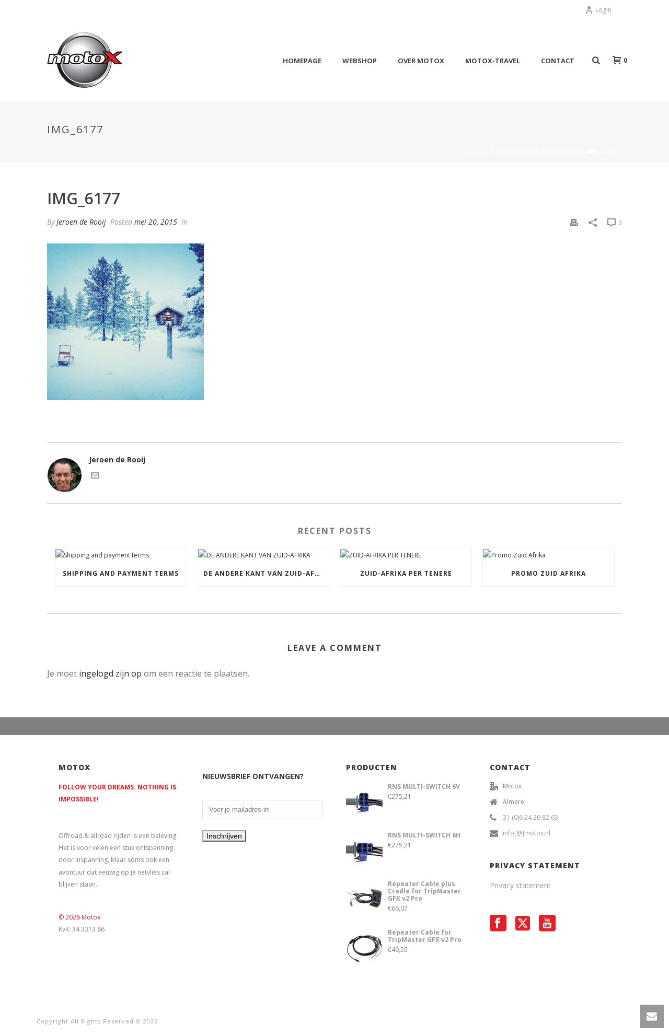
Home (479, 151)
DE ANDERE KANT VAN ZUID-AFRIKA (266, 573)
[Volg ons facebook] (498, 924)
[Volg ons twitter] (522, 924)
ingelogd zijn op (110, 673)
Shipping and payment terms (121, 573)
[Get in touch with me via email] (95, 477)
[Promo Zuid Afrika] (548, 554)
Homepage (302, 60)
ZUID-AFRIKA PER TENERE (406, 573)
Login (603, 9)
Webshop (359, 60)
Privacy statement (520, 885)
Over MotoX (421, 60)
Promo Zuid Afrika (548, 573)
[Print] (574, 222)
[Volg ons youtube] (547, 924)
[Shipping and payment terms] (121, 554)
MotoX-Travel (492, 60)
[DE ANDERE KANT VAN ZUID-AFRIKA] (263, 554)
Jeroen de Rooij (81, 222)
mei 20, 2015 (155, 222)
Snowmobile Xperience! (538, 151)
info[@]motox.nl (526, 833)
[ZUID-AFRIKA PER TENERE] (405, 554)
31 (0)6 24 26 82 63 (530, 817)
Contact (557, 60)
